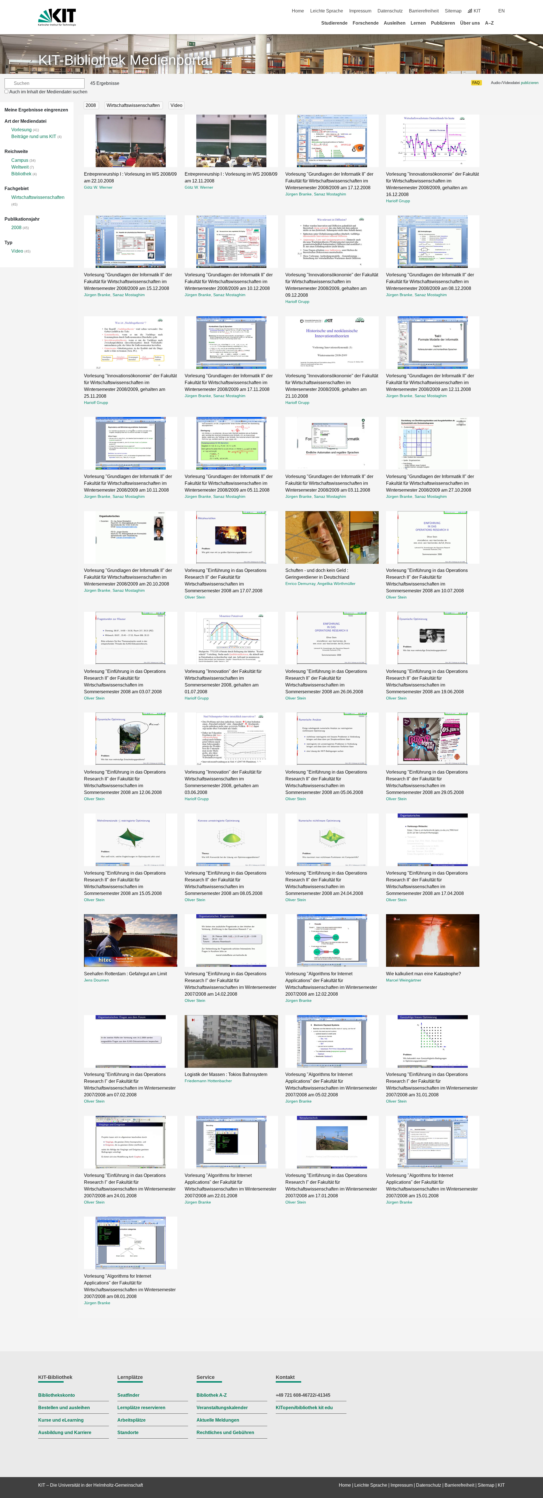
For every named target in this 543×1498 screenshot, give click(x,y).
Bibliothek (21, 173)
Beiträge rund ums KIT (33, 136)
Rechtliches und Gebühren (225, 1432)
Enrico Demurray (300, 583)
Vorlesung (21, 129)
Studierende (334, 23)
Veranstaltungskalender (222, 1407)
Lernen (418, 23)
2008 (16, 227)
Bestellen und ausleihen (64, 1407)
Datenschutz (390, 10)
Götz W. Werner (98, 187)
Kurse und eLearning (61, 1420)
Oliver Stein (195, 597)
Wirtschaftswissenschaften (37, 197)
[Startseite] (503, 23)
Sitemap (453, 10)
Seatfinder (128, 1395)
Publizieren (443, 23)
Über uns (470, 23)
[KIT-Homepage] (57, 17)
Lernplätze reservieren (141, 1407)
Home (298, 10)
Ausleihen (395, 23)
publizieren (529, 83)
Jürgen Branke (298, 194)
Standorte (128, 1432)
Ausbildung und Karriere (64, 1432)
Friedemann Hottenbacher (208, 1081)
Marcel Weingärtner (403, 980)
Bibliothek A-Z (212, 1395)
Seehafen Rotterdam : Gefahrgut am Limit (125, 973)
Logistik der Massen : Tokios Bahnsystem (226, 1074)
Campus (19, 160)
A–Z (489, 23)
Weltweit (20, 167)
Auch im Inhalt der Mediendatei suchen (48, 91)
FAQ (476, 83)
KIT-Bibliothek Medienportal (125, 60)
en (501, 10)
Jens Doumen (96, 980)
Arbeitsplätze (131, 1420)
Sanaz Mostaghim (330, 194)
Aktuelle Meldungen (218, 1420)
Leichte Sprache (326, 10)
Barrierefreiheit (424, 10)
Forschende (366, 23)
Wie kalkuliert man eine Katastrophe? (423, 973)
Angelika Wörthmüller (336, 583)
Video (17, 251)
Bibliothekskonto (56, 1395)
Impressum (360, 10)
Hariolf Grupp (398, 201)
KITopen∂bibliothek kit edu (304, 1407)
